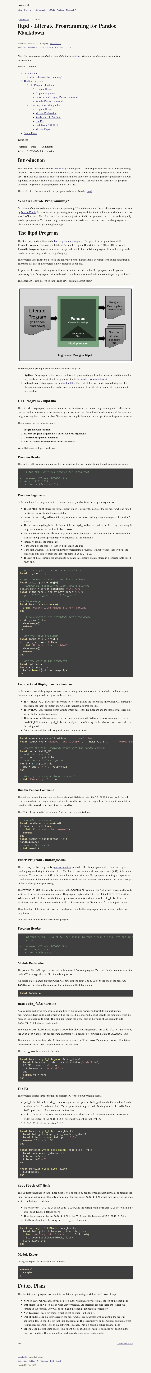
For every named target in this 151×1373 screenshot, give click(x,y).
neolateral (23, 5)
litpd (89, 191)
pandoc (62, 47)
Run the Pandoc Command (49, 101)
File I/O (40, 121)
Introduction (30, 73)
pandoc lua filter (66, 383)
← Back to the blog (125, 1343)
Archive (60, 9)
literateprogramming (36, 47)
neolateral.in (23, 1357)
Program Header (44, 89)
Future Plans (30, 133)
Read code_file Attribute (48, 117)
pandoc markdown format (94, 379)
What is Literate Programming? (46, 77)
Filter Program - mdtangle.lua (45, 105)
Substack (44, 1361)
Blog (20, 9)
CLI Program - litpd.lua (42, 85)
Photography (41, 9)
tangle (68, 47)
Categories (22, 1361)
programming (23, 19)
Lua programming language (68, 241)
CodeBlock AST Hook (47, 125)
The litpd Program (33, 81)
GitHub (32, 1361)
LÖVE (52, 9)
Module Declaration (46, 113)
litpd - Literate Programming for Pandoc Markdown (67, 28)
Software (28, 9)
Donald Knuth (28, 212)
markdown (53, 47)
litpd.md (76, 56)
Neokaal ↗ (71, 9)
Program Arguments (46, 93)
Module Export (43, 129)
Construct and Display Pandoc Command (57, 97)
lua (46, 47)
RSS (52, 1361)
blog (25, 47)
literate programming (65, 168)
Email (58, 1361)
